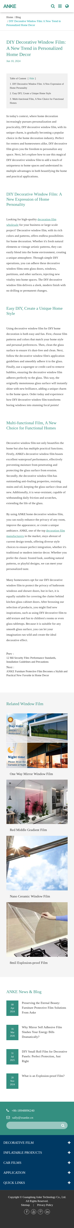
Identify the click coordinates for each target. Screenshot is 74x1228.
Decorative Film (18, 1142)
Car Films (12, 1162)
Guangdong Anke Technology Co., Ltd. (44, 1197)
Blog (18, 17)
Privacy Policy (45, 1205)
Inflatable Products (22, 1152)
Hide (31, 78)
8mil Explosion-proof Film (29, 963)
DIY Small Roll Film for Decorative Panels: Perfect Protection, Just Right (44, 1056)
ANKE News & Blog (23, 992)
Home (9, 17)
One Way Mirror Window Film (31, 774)
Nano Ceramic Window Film (30, 896)
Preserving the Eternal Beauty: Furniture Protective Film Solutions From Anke (44, 1007)
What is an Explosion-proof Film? (43, 1076)
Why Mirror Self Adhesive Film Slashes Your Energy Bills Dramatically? (42, 1031)
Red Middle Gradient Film (28, 830)
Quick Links (14, 1183)
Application (14, 1172)
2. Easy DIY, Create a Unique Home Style (30, 93)
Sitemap (25, 1205)
